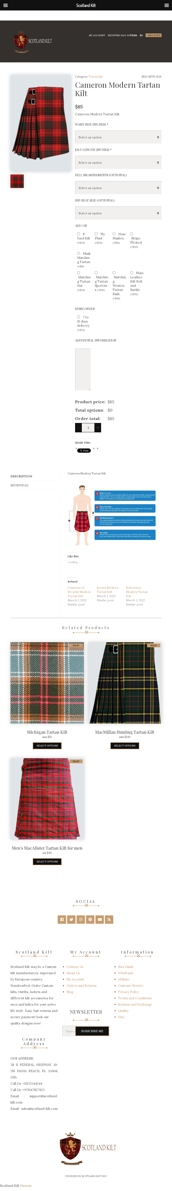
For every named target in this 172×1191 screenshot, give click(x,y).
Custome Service (131, 986)
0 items (132, 35)
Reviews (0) (19, 485)
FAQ (121, 1017)
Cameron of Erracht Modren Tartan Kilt (79, 592)
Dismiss (25, 1186)
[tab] (34, 476)
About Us (73, 973)
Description (21, 476)
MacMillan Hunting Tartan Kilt (124, 732)
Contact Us (74, 967)
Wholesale (126, 973)
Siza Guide (126, 967)
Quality (123, 1011)
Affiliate (124, 979)
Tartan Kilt (96, 76)
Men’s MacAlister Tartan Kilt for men (47, 848)
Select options (47, 745)
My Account (97, 35)
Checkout (153, 35)
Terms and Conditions (135, 998)
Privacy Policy (128, 992)
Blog (69, 992)
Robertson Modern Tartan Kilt (136, 592)
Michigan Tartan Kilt (47, 732)
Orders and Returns (81, 986)
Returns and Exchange (135, 1004)
